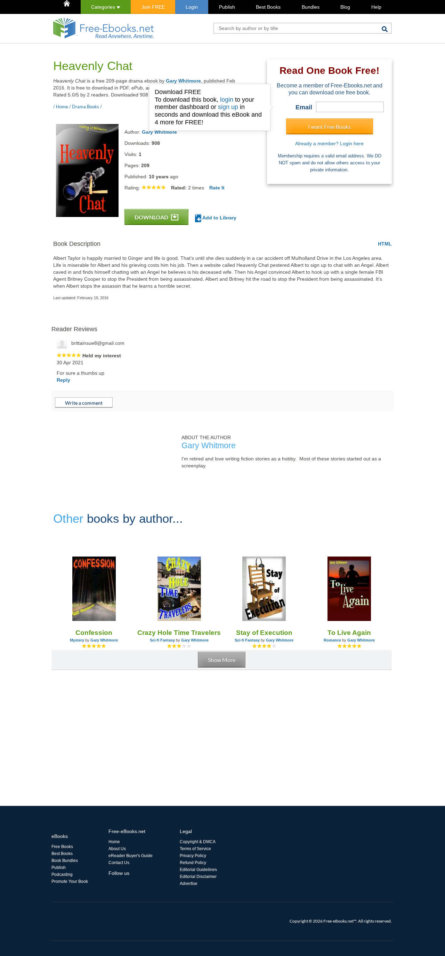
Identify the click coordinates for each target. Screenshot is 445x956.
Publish (227, 7)
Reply (63, 380)
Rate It (217, 188)
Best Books (268, 7)
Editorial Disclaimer (198, 876)
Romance (332, 640)
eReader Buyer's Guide (130, 855)
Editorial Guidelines (198, 869)
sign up (228, 106)
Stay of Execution (264, 632)
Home (114, 841)
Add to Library (218, 217)
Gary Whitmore (183, 81)
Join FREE (153, 7)
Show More (221, 659)
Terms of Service (195, 848)
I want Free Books (329, 126)
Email (304, 107)
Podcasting (62, 874)
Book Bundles (64, 860)
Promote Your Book (69, 881)
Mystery (77, 640)
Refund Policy (193, 862)
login (226, 99)
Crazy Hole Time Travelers (179, 632)
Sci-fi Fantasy (162, 640)
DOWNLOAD (152, 217)
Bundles (310, 7)
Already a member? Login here (329, 143)
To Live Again (349, 632)
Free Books (62, 846)
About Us (117, 848)
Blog (345, 7)
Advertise (188, 883)
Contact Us (118, 862)
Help (376, 7)
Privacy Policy (193, 855)
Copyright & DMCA (198, 841)
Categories (103, 7)
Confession (93, 632)
